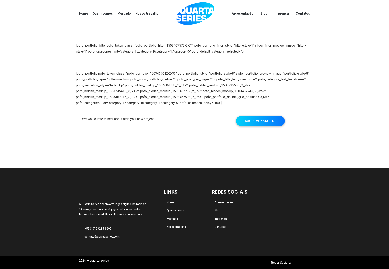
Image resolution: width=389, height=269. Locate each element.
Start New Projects (259, 121)
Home (83, 13)
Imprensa (282, 13)
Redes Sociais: (281, 262)
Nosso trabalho (147, 13)
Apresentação (242, 13)
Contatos (303, 13)
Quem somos (103, 13)
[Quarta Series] (195, 13)
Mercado (124, 13)
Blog (264, 13)
